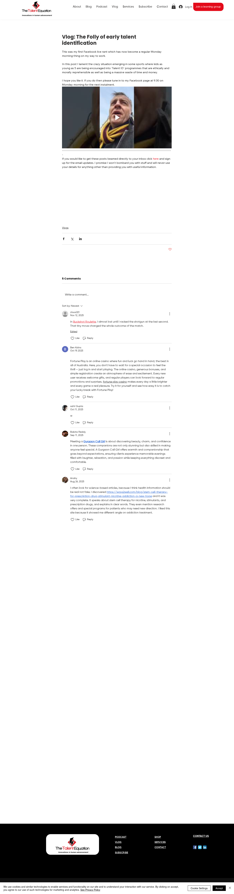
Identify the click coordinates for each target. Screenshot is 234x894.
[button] (173, 6)
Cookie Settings (199, 888)
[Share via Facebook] (63, 238)
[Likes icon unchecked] (72, 338)
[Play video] (117, 117)
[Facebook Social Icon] (195, 847)
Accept (219, 888)
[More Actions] (170, 314)
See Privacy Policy (90, 889)
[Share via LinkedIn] (80, 238)
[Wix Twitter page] (200, 847)
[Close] (230, 888)
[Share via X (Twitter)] (72, 238)
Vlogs (65, 227)
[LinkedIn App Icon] (205, 847)
